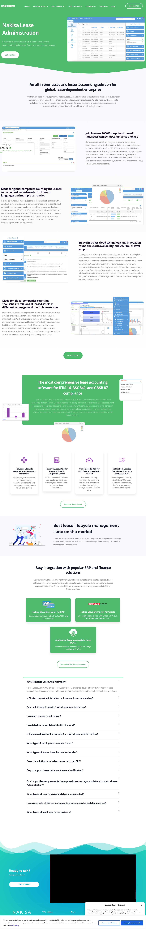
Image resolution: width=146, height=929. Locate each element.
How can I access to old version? (44, 716)
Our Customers (75, 6)
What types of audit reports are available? (49, 812)
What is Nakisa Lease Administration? (46, 682)
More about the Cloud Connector (73, 664)
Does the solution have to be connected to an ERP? (54, 761)
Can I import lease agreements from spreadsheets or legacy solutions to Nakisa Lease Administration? (72, 783)
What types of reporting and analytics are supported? (55, 794)
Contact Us (91, 6)
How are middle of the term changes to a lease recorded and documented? (66, 803)
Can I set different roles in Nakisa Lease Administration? (56, 707)
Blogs (73, 912)
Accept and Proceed (132, 923)
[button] (141, 905)
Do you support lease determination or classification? (55, 770)
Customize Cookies (109, 923)
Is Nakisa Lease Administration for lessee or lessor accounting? (60, 698)
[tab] (73, 681)
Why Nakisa (57, 6)
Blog (113, 6)
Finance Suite (39, 6)
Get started (134, 6)
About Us (103, 6)
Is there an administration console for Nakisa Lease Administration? (62, 734)
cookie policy (14, 925)
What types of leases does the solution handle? (52, 752)
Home (27, 6)
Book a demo (73, 355)
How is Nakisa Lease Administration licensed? (51, 725)
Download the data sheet (73, 504)
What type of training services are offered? (50, 743)
